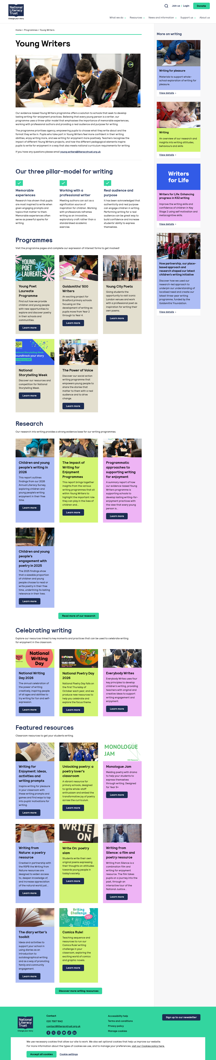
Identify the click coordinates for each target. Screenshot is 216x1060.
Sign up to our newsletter (181, 1017)
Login (186, 5)
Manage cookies (117, 1031)
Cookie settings (69, 1054)
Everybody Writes (120, 673)
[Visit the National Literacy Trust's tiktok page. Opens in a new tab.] (69, 1033)
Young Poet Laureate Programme (28, 291)
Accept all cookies (41, 1054)
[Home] (16, 12)
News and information (161, 17)
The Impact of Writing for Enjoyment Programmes (73, 469)
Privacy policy (116, 1026)
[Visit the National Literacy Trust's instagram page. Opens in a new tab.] (59, 1033)
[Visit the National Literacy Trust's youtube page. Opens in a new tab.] (64, 1033)
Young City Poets (119, 286)
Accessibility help (118, 1016)
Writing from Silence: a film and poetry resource (120, 852)
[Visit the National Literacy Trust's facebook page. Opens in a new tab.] (48, 1033)
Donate (201, 6)
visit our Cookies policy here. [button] (148, 1046)
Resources (136, 17)
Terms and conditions (120, 1021)
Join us (176, 5)
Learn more (29, 327)
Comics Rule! (72, 932)
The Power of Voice (77, 370)
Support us (186, 17)
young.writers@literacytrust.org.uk (80, 151)
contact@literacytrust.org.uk (63, 1026)
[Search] (166, 6)
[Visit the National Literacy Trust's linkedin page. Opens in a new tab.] (74, 1033)
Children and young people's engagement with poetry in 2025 (34, 558)
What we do (116, 17)
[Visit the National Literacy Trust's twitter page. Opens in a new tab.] (54, 1033)
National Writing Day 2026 (32, 675)
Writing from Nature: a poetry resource (32, 852)
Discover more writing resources (78, 991)
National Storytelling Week (33, 372)
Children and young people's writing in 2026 (34, 467)
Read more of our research (78, 615)
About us (205, 17)
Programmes (31, 30)
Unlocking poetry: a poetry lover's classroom (77, 771)
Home (19, 30)
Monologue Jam (118, 766)
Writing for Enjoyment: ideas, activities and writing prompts (33, 773)
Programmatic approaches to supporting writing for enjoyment (121, 469)
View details (175, 93)
